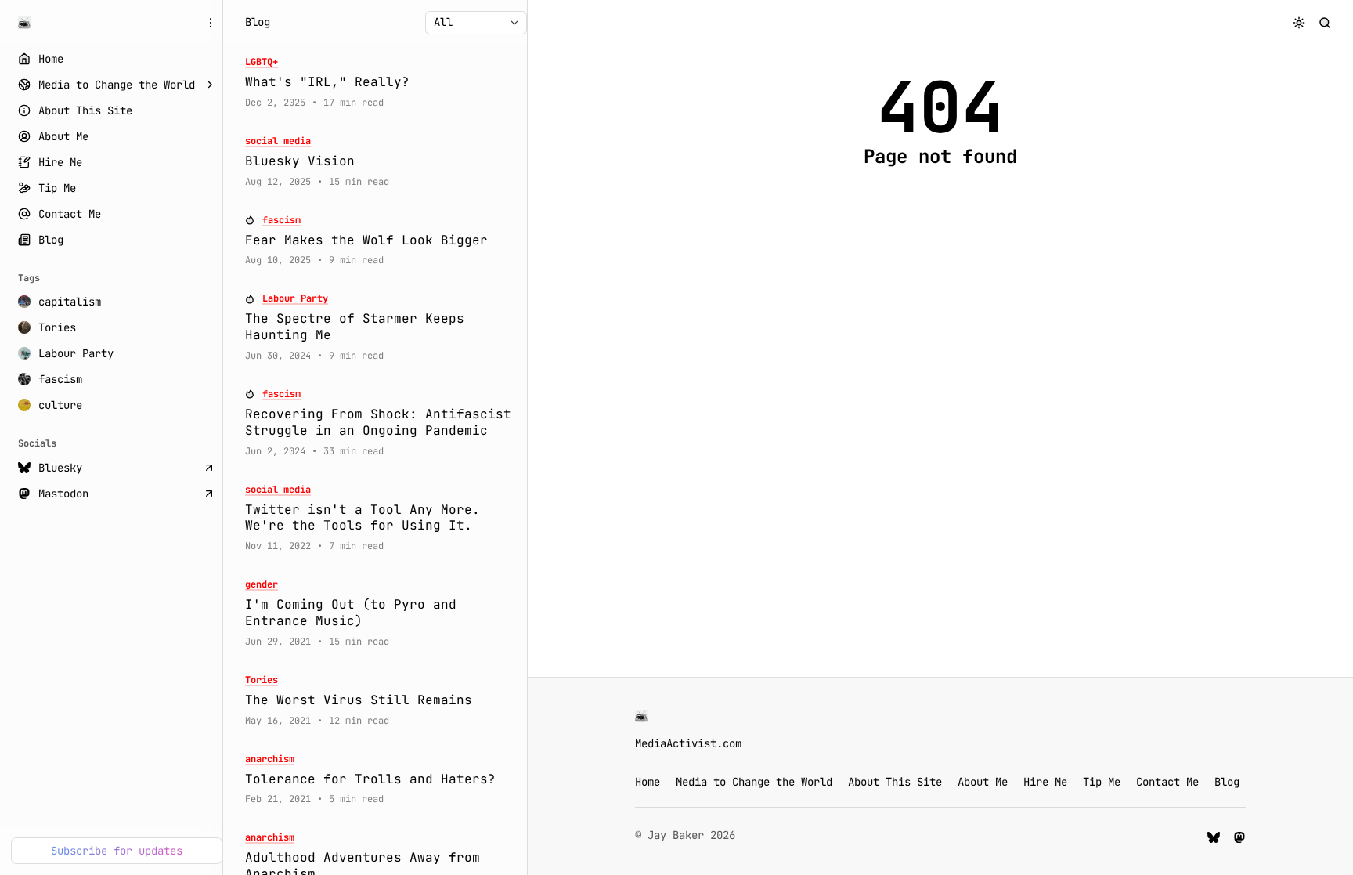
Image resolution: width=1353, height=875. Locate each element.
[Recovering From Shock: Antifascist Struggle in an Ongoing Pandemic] (380, 423)
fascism (281, 220)
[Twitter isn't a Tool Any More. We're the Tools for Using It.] (380, 518)
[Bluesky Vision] (380, 161)
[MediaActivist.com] (24, 22)
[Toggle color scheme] (1299, 22)
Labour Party (295, 299)
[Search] (1325, 22)
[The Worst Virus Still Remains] (380, 700)
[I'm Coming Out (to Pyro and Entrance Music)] (380, 613)
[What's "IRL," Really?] (380, 82)
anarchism (269, 759)
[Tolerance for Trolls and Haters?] (380, 779)
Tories (261, 680)
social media (278, 141)
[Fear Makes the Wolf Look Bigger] (380, 241)
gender (261, 585)
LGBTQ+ (261, 62)
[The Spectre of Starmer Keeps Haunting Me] (380, 327)
